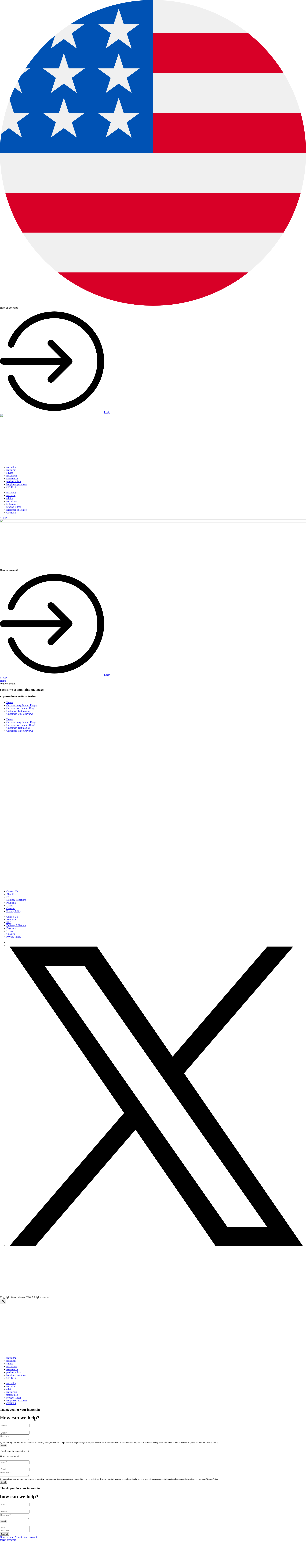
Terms (9, 905)
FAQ (8, 897)
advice (9, 472)
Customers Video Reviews (19, 713)
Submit (4, 1534)
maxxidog (11, 467)
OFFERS (11, 487)
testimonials (12, 478)
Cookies (10, 908)
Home (3, 680)
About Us (11, 894)
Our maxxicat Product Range (21, 708)
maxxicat (10, 470)
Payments (11, 902)
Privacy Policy (13, 911)
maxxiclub (11, 475)
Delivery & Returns (16, 899)
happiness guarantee (16, 484)
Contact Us (12, 891)
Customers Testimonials (18, 711)
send (3, 1445)
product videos (13, 481)
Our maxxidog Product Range (21, 705)
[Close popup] (3, 1301)
